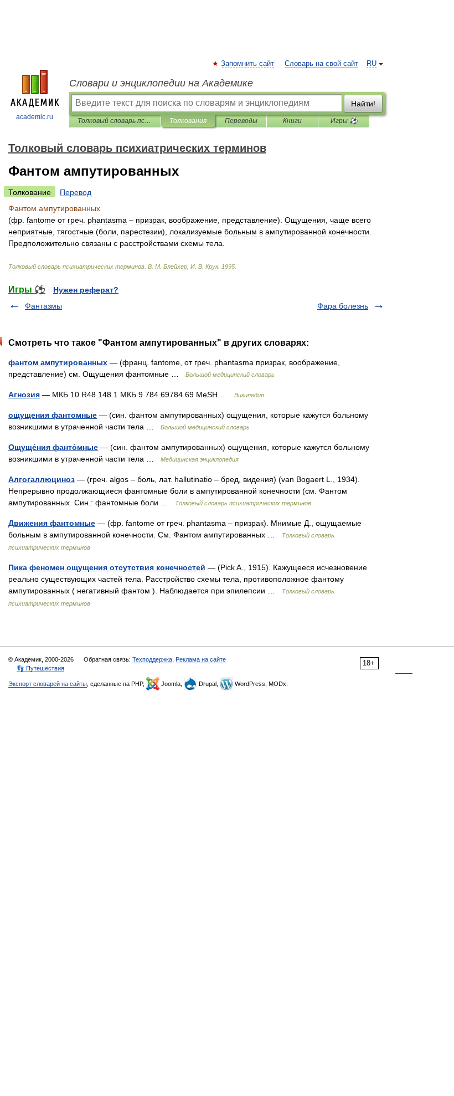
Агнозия (24, 394)
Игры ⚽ (344, 121)
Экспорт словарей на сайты (47, 683)
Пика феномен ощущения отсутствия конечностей (106, 567)
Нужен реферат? (85, 289)
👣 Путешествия (40, 668)
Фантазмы (43, 305)
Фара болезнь (342, 305)
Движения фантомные (51, 523)
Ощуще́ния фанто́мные (53, 447)
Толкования (188, 121)
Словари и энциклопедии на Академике (161, 83)
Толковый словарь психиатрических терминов (115, 121)
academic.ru (34, 117)
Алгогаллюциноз (41, 479)
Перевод (75, 192)
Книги (292, 121)
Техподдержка (152, 659)
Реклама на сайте (201, 659)
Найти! (363, 103)
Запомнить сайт (248, 64)
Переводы (241, 121)
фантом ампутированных (57, 362)
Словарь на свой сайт (321, 64)
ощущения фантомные (52, 415)
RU (371, 64)
